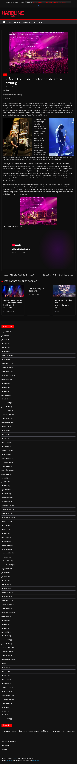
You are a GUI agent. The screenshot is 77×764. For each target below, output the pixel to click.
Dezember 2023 (6, 458)
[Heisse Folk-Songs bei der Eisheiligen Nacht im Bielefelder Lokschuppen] (13, 287)
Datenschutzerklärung (9, 741)
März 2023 (5, 494)
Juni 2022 (4, 529)
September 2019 (7, 659)
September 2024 (7, 423)
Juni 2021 (4, 577)
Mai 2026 (4, 344)
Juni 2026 (4, 340)
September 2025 (7, 375)
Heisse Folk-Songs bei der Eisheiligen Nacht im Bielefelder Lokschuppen (12, 304)
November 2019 (7, 652)
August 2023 (5, 474)
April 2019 (5, 679)
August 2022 (5, 521)
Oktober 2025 (6, 371)
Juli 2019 (4, 667)
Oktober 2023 (6, 466)
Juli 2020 (4, 620)
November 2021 (7, 557)
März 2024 (5, 446)
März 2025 (5, 399)
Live (35, 22)
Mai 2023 (4, 486)
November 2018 (7, 699)
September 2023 (7, 470)
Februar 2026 (6, 355)
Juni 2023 (4, 482)
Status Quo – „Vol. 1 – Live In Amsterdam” (58, 275)
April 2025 (5, 395)
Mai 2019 (4, 675)
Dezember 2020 (6, 600)
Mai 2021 (4, 581)
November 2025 (7, 367)
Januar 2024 (5, 454)
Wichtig (73, 731)
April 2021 (5, 584)
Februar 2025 (6, 403)
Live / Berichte (27, 732)
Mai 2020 (4, 628)
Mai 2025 (4, 391)
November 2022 (7, 509)
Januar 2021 (5, 596)
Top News (68, 731)
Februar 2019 (6, 687)
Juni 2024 (4, 434)
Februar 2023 (6, 498)
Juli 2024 (4, 430)
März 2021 (5, 588)
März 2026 (5, 351)
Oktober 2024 (6, 419)
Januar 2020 (5, 644)
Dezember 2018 (6, 695)
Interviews (27, 22)
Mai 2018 (4, 711)
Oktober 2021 (6, 561)
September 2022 (7, 517)
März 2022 (5, 541)
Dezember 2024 (6, 411)
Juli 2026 (4, 336)
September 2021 (7, 565)
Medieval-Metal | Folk (37, 731)
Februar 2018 (6, 719)
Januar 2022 (5, 549)
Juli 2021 (4, 573)
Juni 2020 (4, 624)
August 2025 (5, 379)
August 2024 (5, 426)
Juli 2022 (4, 525)
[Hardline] (4, 22)
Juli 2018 (4, 707)
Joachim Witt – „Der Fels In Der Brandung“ (19, 275)
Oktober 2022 (6, 513)
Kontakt (4, 749)
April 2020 (5, 632)
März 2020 (5, 636)
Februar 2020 (6, 640)
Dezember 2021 (6, 553)
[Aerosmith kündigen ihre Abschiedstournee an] (64, 287)
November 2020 (7, 604)
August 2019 (5, 663)
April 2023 (5, 490)
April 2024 (5, 442)
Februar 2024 (6, 450)
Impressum (5, 745)
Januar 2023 (5, 502)
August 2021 (5, 569)
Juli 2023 (4, 478)
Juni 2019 (4, 671)
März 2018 (5, 715)
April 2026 (5, 348)
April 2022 (5, 537)
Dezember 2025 (6, 363)
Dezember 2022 (6, 505)
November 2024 (7, 415)
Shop (41, 22)
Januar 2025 (5, 407)
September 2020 (7, 612)
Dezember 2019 (6, 648)
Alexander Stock (20, 87)
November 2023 (7, 462)
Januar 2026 (5, 359)
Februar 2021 (6, 592)
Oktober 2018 (6, 703)
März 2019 (5, 683)
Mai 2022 (4, 533)
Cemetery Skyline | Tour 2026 (37, 289)
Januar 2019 (5, 691)
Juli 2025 (4, 383)
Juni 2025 (4, 387)
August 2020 (5, 616)
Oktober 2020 (6, 608)
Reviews (17, 22)
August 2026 (5, 332)
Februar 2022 (6, 545)
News (9, 22)
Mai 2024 (4, 438)
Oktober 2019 (6, 656)
